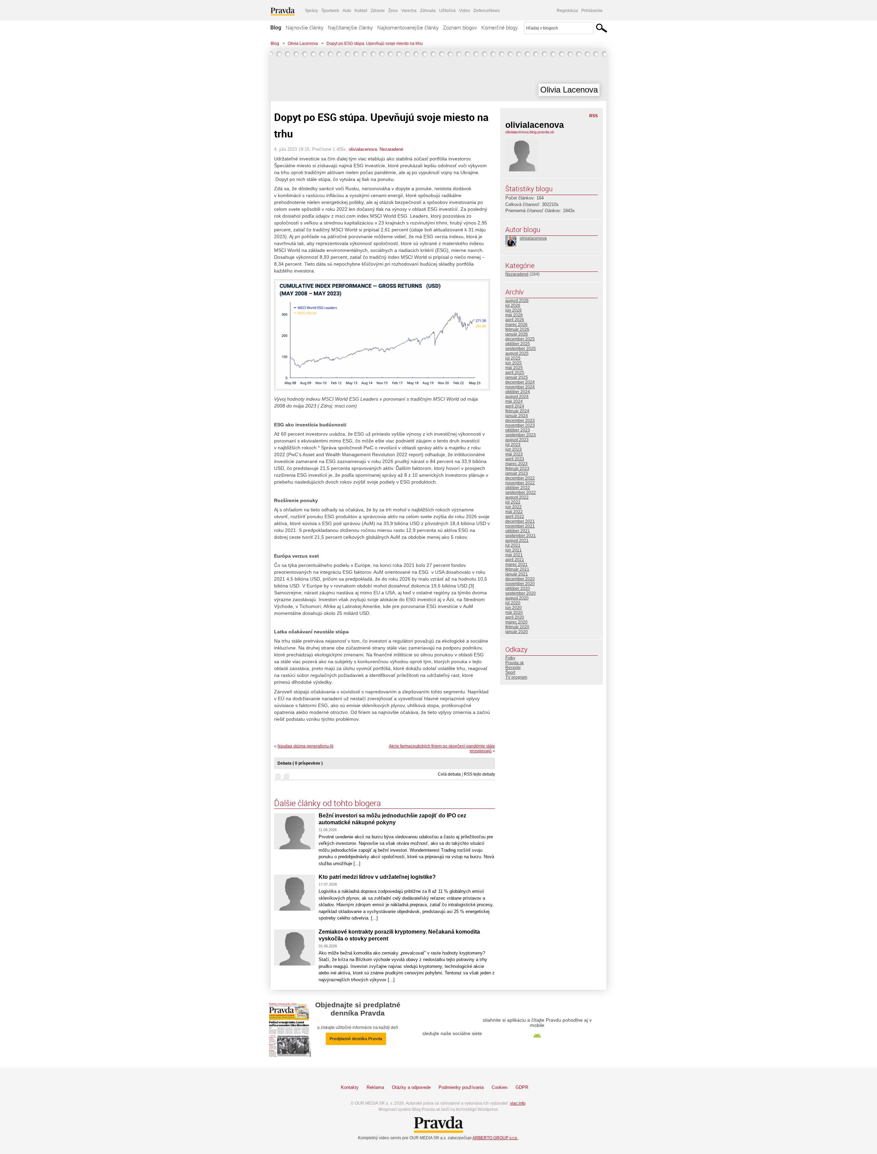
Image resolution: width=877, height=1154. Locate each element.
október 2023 (517, 430)
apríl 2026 (514, 319)
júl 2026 (512, 305)
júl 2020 (512, 602)
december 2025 (520, 339)
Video (464, 10)
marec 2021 (516, 564)
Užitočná (447, 10)
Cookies (500, 1087)
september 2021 (520, 535)
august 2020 (517, 598)
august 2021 (517, 540)
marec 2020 (516, 622)
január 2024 (516, 415)
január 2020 (516, 631)
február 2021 (517, 569)
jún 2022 (513, 507)
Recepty (513, 667)
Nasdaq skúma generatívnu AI (305, 746)
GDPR (522, 1087)
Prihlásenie (592, 10)
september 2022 (520, 492)
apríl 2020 (514, 617)
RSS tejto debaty (479, 774)
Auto (347, 10)
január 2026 (516, 334)
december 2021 (520, 521)
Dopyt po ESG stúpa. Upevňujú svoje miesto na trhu (374, 43)
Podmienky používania (461, 1087)
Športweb (330, 10)
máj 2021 (514, 554)
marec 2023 (516, 463)
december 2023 (520, 420)
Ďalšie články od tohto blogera (327, 803)
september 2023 (520, 435)
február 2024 (517, 411)
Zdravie (378, 10)
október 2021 (517, 531)
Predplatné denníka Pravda (356, 1038)
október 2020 (517, 588)
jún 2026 (513, 310)
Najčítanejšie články (350, 27)
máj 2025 (514, 367)
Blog (275, 27)
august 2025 (517, 353)
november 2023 (520, 425)
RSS (593, 115)
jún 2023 (513, 449)
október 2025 (517, 343)
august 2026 (517, 300)
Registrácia (567, 10)
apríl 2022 (514, 516)
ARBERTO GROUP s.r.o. (495, 1137)
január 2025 (516, 377)
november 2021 (520, 526)
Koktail (361, 10)
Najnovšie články (304, 27)
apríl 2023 (514, 459)
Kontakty (350, 1087)
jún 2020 (513, 607)
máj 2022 (514, 511)
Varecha (409, 10)
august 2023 (517, 439)
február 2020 (517, 626)
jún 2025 (513, 363)
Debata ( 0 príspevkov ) (300, 763)
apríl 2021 (514, 559)
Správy (311, 10)
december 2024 (520, 382)
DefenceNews (486, 10)
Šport (510, 672)
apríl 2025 (514, 372)
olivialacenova (363, 149)
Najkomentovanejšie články (407, 27)
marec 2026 (516, 324)
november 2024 (520, 387)
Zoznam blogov (460, 27)
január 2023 (516, 473)
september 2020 (520, 593)
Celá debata (449, 774)
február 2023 (517, 468)
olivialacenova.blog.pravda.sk (529, 132)
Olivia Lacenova (303, 43)
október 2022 (517, 487)
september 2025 (520, 348)
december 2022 (520, 478)
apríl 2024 (514, 406)
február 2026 (517, 329)
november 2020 (520, 583)
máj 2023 (514, 454)
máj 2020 (514, 612)
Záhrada (428, 10)
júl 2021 (512, 545)
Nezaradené (391, 149)
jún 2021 (513, 550)
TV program (516, 677)
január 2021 (516, 574)
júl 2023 (512, 444)
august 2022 (517, 497)
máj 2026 (514, 315)
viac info (518, 1103)
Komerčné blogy (499, 27)
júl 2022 (512, 502)
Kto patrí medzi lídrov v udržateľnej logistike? (377, 877)
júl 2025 (512, 358)
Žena (393, 10)
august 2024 (517, 396)
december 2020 (520, 578)
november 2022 (520, 483)
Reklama (375, 1087)
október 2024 (517, 391)
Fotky (510, 658)
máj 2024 (514, 401)
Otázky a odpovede (411, 1087)
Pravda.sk (514, 662)
